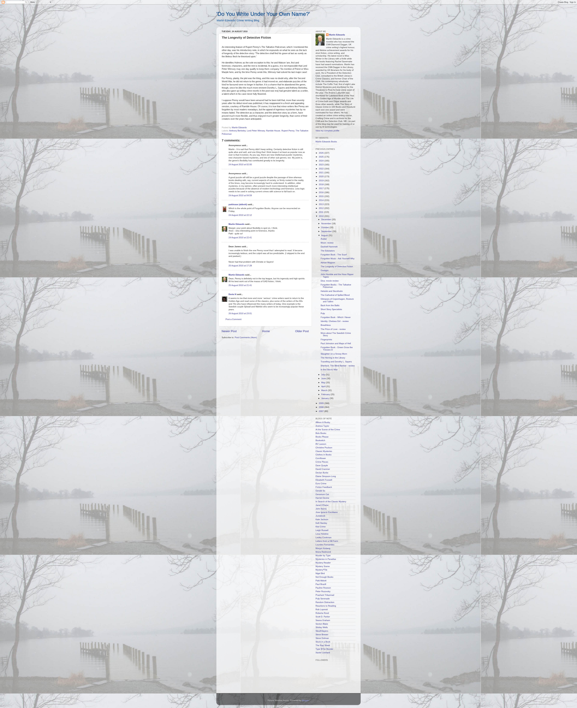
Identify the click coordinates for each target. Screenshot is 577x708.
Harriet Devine (322, 498)
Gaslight (324, 270)
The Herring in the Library (333, 358)
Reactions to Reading (326, 606)
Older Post (302, 331)
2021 (321, 172)
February (326, 394)
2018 (321, 184)
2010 (321, 216)
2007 (321, 411)
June (324, 378)
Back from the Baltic (330, 305)
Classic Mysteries (324, 451)
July (323, 374)
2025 (321, 157)
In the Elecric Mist (329, 370)
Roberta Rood (322, 613)
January (325, 398)
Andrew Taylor (322, 426)
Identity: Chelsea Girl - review (335, 321)
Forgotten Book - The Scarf (334, 255)
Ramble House (273, 131)
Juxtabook (320, 516)
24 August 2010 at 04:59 (240, 195)
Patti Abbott (321, 581)
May (323, 382)
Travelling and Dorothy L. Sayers (336, 362)
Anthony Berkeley (237, 131)
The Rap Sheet (323, 645)
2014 (321, 200)
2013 (321, 204)
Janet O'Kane (322, 505)
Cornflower (321, 458)
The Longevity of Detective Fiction (337, 266)
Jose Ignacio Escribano (327, 512)
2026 (321, 153)
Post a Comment (233, 319)
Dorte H (232, 294)
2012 (321, 208)
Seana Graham (323, 620)
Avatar (324, 239)
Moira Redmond (323, 552)
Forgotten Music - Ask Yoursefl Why (337, 258)
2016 (321, 192)
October (325, 227)
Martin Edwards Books (326, 142)
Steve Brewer (322, 634)
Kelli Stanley (321, 523)
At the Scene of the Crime (328, 429)
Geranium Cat (322, 494)
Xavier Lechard (323, 652)
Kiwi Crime (321, 527)
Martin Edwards (236, 224)
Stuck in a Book (323, 642)
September (326, 231)
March (324, 390)
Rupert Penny (287, 131)
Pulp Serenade (323, 599)
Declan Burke (322, 473)
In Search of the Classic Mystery (331, 501)
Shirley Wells (322, 627)
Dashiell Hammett (329, 247)
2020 (321, 176)
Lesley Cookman (323, 537)
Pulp (323, 313)
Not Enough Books (324, 577)
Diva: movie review (330, 281)
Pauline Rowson (323, 588)
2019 (321, 180)
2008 (321, 407)
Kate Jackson (322, 519)
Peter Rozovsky (323, 591)
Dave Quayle (322, 465)
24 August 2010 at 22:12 (240, 215)
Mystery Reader (323, 563)
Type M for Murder (324, 649)
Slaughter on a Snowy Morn (334, 354)
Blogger (305, 700)
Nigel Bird (320, 573)
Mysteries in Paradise (326, 559)
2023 (321, 165)
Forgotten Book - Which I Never (336, 317)
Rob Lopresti (322, 609)
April (323, 386)
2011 (321, 212)
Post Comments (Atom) (246, 337)
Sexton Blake (322, 624)
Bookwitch (320, 440)
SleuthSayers (322, 631)
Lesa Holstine (322, 534)
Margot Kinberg (323, 548)
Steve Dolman (322, 638)
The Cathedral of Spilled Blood (335, 295)
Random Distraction (325, 602)
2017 (321, 188)
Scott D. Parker (323, 617)
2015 (321, 196)
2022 (321, 169)
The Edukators (328, 251)
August (324, 235)
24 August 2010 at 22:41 (240, 237)
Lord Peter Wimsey (256, 131)
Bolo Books (321, 433)
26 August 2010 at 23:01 (240, 313)
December (326, 219)
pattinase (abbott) (238, 204)
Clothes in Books (323, 455)
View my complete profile (327, 131)
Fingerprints (326, 339)
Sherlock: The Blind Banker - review (338, 366)
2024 (321, 161)
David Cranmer (323, 469)
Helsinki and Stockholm (332, 291)
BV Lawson (321, 444)
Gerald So (320, 491)
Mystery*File (321, 570)
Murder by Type (323, 555)
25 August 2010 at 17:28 (240, 266)
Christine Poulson (324, 448)
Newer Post (229, 331)
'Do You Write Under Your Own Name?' (263, 14)
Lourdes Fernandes (325, 545)
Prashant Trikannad (325, 595)
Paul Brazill (321, 584)
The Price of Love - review (333, 329)
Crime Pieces (322, 462)
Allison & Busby (323, 422)
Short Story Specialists (331, 309)
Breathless (326, 325)
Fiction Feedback (324, 487)
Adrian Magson (328, 262)
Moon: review (327, 243)
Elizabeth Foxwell (324, 480)
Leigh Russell (322, 530)
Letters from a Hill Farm (327, 541)
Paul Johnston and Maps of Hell (336, 343)
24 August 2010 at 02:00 (240, 164)
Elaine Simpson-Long (326, 476)
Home (266, 331)
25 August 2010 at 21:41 (240, 285)
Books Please (322, 437)
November (326, 223)
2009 (321, 403)
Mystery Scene (323, 566)
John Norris (321, 509)
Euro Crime (321, 483)
